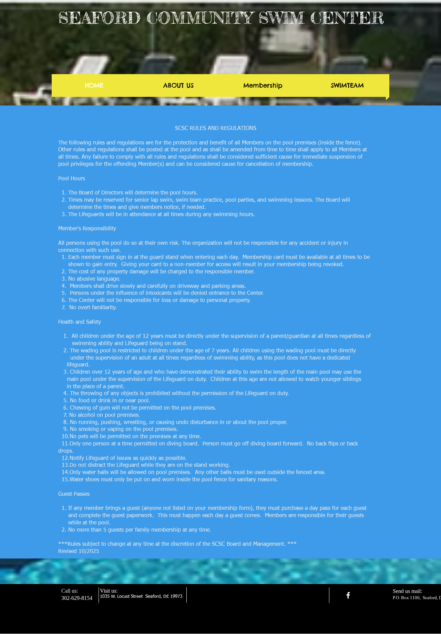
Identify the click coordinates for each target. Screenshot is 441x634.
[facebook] (348, 595)
